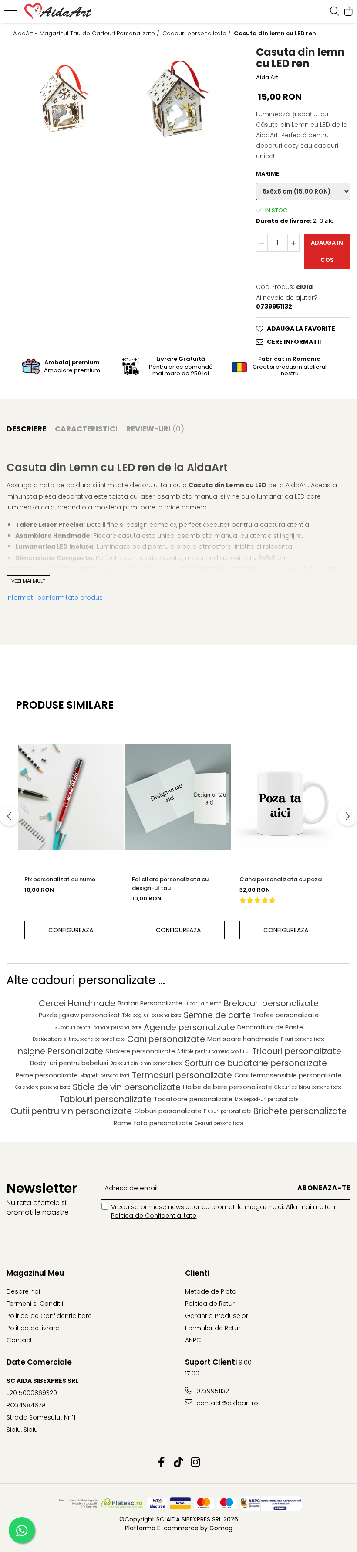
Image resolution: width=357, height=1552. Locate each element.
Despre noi (23, 1291)
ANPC (193, 1340)
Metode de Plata (210, 1291)
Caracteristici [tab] (86, 429)
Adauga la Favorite (301, 328)
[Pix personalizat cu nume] (71, 797)
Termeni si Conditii (35, 1303)
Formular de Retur (212, 1328)
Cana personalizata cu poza (280, 879)
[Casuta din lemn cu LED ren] (62, 104)
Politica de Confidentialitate (153, 1215)
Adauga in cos (327, 251)
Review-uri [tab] (155, 429)
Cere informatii (294, 341)
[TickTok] (178, 1462)
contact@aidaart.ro (226, 1403)
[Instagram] (195, 1462)
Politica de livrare (33, 1328)
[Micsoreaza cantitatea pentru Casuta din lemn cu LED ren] (262, 243)
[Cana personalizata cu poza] (286, 797)
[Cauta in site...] (334, 12)
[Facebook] (161, 1462)
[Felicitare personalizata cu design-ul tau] (178, 797)
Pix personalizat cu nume (59, 879)
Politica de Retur (210, 1303)
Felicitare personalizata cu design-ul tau (170, 883)
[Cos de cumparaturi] (348, 12)
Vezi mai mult (28, 580)
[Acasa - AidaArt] (59, 11)
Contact (19, 1340)
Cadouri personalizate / (197, 33)
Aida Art (267, 78)
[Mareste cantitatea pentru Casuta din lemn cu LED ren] (293, 243)
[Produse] (12, 13)
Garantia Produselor (216, 1315)
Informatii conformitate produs (55, 597)
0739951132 (212, 1391)
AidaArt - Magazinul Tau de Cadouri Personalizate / (87, 33)
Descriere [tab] (26, 429)
